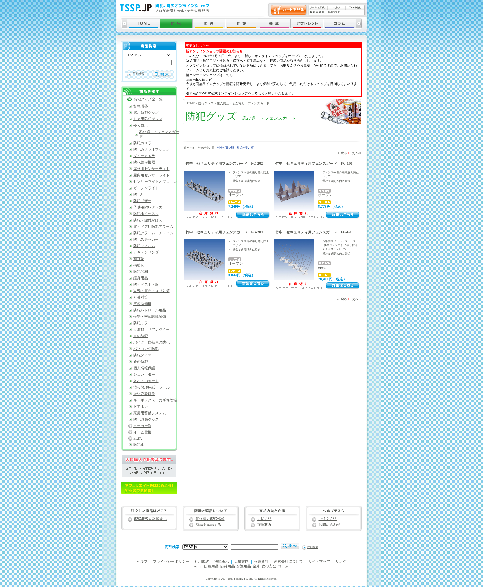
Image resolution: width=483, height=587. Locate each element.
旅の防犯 (140, 362)
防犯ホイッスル (146, 214)
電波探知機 (142, 304)
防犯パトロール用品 (149, 310)
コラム (283, 566)
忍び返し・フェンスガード (251, 103)
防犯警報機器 (144, 162)
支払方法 (264, 519)
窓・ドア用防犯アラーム (153, 227)
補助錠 (138, 265)
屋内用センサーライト (151, 175)
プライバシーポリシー (171, 562)
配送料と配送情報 (210, 519)
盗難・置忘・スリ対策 (151, 291)
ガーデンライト (146, 188)
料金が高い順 (225, 147)
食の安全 (269, 566)
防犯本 (138, 445)
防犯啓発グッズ (146, 420)
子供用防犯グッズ (147, 207)
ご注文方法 (328, 519)
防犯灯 (138, 195)
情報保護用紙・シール (151, 387)
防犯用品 (211, 566)
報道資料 (261, 562)
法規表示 (221, 562)
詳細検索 (138, 73)
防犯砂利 (140, 272)
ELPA (137, 439)
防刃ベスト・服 (146, 285)
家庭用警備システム (149, 413)
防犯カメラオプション (151, 150)
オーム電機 (142, 432)
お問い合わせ (329, 525)
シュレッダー (144, 375)
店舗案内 (241, 562)
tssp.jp (197, 566)
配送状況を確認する (150, 519)
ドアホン (140, 407)
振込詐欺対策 (144, 394)
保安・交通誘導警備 (149, 317)
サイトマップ (319, 562)
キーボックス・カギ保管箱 (155, 400)
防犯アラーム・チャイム (153, 233)
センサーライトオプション (155, 182)
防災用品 (227, 566)
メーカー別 (142, 426)
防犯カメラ (142, 143)
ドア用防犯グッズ (147, 119)
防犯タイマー (144, 355)
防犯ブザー (142, 201)
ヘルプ (142, 562)
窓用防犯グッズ (146, 113)
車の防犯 (140, 336)
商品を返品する (208, 525)
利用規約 (202, 562)
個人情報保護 (144, 368)
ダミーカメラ (144, 156)
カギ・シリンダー (147, 252)
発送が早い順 (245, 147)
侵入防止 (223, 103)
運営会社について (288, 562)
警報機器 (140, 106)
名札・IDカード (146, 381)
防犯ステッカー (146, 240)
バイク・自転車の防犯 (151, 342)
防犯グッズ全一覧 (148, 99)
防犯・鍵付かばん (147, 220)
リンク (340, 562)
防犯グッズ (206, 103)
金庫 (256, 566)
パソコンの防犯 (146, 349)
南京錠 (138, 259)
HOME (190, 103)
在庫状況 (264, 525)
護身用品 (140, 278)
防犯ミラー (142, 323)
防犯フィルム (144, 246)
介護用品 (243, 566)
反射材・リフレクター (151, 330)
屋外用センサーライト (151, 169)
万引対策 (140, 297)
